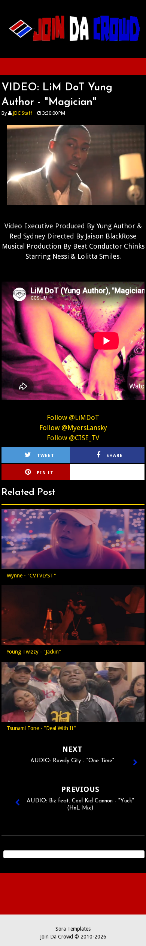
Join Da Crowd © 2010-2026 (73, 937)
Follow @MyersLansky (73, 428)
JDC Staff (22, 113)
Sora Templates (73, 929)
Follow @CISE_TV (73, 438)
